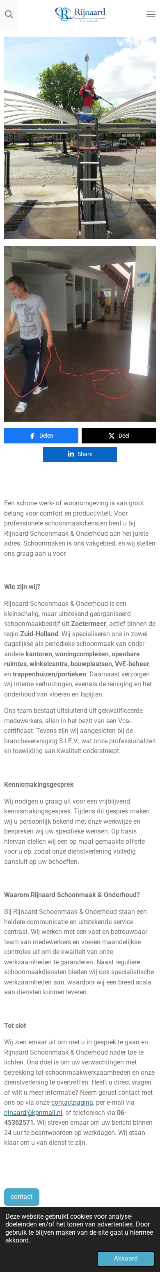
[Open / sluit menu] (151, 14)
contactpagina (72, 1102)
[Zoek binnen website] (9, 14)
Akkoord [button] (125, 1258)
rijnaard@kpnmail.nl (33, 1113)
